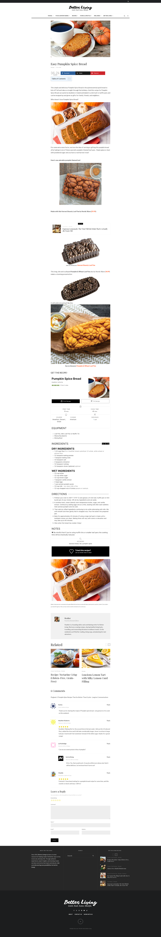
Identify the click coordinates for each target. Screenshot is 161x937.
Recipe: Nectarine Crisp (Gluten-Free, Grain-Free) (64, 678)
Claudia (60, 773)
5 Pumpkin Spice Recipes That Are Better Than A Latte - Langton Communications (82, 697)
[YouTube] (84, 910)
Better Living (107, 15)
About (71, 914)
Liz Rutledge (62, 743)
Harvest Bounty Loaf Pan (86, 265)
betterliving (70, 757)
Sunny (60, 705)
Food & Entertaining (62, 15)
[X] (76, 910)
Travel (50, 15)
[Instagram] (79, 910)
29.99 (93, 211)
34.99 (107, 272)
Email (52, 829)
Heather (68, 618)
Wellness (97, 15)
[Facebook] (74, 910)
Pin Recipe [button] (96, 401)
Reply (108, 705)
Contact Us (78, 914)
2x (105, 443)
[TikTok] (87, 910)
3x (108, 443)
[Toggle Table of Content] (68, 78)
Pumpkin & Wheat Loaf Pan (86, 366)
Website (84, 829)
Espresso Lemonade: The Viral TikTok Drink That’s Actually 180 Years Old (85, 230)
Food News (65, 226)
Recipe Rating (54, 798)
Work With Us (88, 914)
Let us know (79, 552)
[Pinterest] (81, 910)
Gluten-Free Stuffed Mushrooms (116, 868)
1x (103, 443)
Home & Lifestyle (85, 15)
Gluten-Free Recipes (55, 671)
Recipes (74, 15)
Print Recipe (67, 401)
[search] (93, 856)
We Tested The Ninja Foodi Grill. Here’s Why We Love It (118, 876)
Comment (53, 804)
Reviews (124, 873)
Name (52, 822)
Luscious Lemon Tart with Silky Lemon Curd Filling (95, 678)
